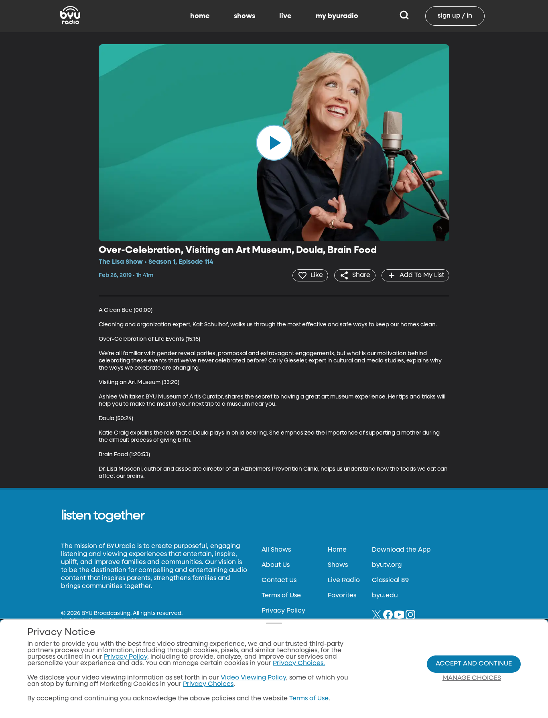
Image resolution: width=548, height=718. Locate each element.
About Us (276, 565)
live (285, 16)
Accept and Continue (474, 664)
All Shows (276, 550)
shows (244, 16)
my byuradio (337, 16)
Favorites (342, 596)
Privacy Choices (208, 684)
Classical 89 (390, 580)
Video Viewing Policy (253, 678)
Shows (338, 565)
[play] (274, 143)
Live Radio (344, 580)
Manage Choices (471, 678)
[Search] (404, 16)
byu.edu (385, 596)
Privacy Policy (283, 611)
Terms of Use (281, 596)
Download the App (401, 550)
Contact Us (279, 580)
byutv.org (387, 565)
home (200, 16)
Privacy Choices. (299, 663)
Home (337, 550)
